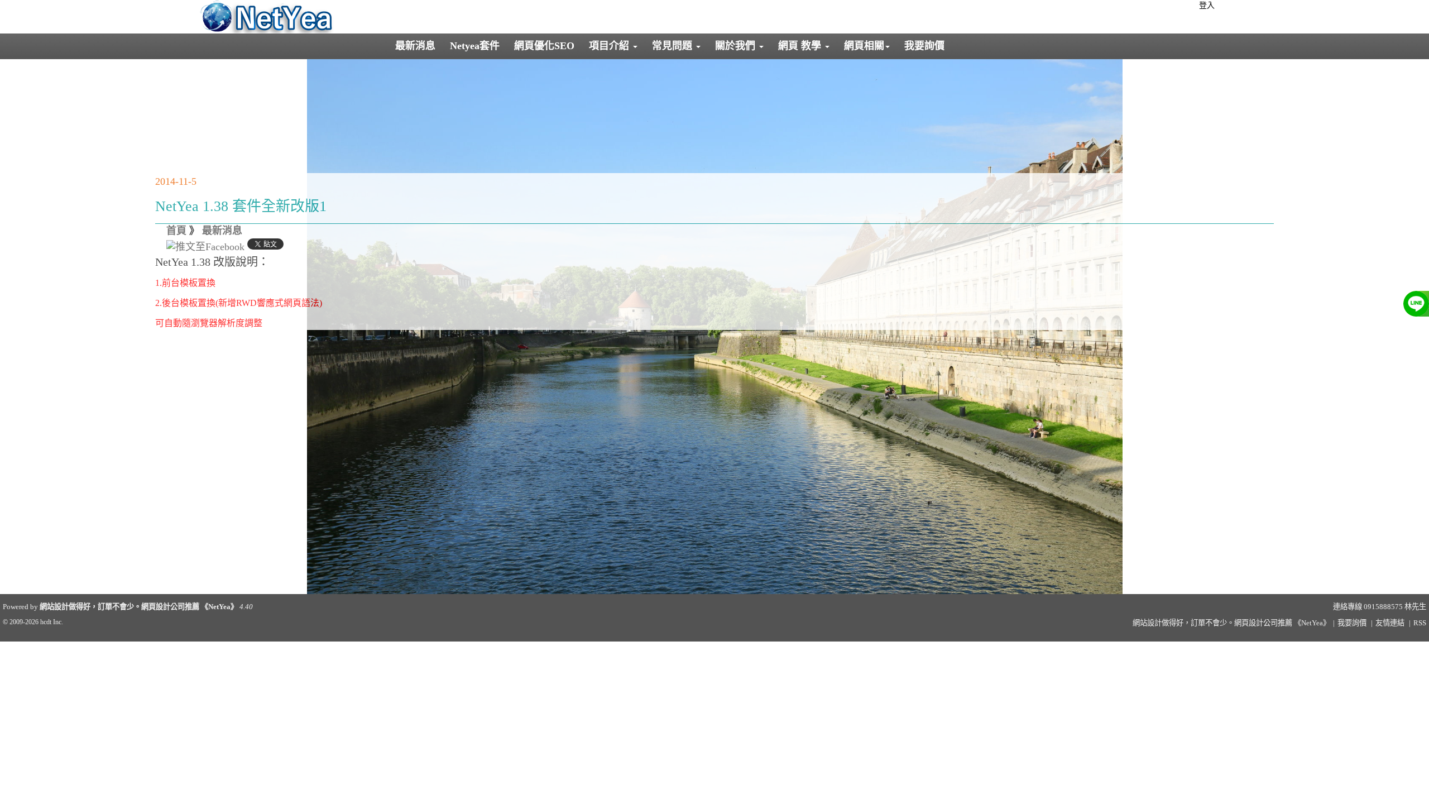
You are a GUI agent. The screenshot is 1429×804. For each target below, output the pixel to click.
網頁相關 (864, 45)
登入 (1207, 5)
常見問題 (673, 45)
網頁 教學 (801, 45)
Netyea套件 (475, 45)
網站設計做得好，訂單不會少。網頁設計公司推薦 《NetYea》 (139, 606)
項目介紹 (610, 45)
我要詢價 (924, 45)
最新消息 (415, 45)
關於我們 (736, 45)
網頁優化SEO (544, 45)
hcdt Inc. (51, 622)
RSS (1419, 623)
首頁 (176, 230)
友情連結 (1389, 623)
